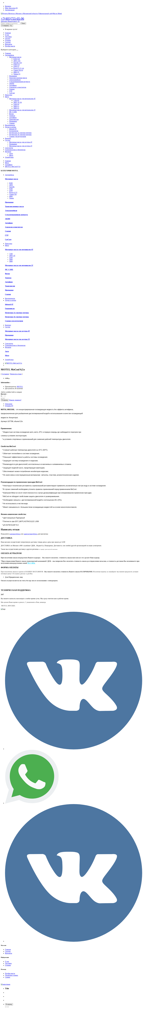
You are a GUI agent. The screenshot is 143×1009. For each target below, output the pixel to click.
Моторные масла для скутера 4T (20, 142)
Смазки (12, 89)
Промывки (13, 76)
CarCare (12, 93)
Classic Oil (12, 194)
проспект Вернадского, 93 (10, 21)
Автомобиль (9, 55)
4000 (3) (16, 72)
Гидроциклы (13, 131)
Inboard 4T (13, 129)
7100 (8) (16, 100)
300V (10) (16, 61)
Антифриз (13, 85)
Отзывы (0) (9, 406)
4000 (11, 196)
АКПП (11, 83)
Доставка (8, 37)
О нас (7, 35)
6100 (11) (16, 64)
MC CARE (13, 112)
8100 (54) (16, 59)
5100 (11, 257)
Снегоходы (9, 148)
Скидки (8, 42)
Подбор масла (10, 46)
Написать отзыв (16, 374)
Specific (12, 187)
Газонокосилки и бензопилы (15, 150)
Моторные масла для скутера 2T (20, 146)
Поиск (23, 23)
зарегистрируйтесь (30, 534)
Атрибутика (9, 157)
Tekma (11, 198)
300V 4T (12, 256)
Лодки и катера (10, 127)
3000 (11, 261)
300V (11, 185)
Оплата (7, 38)
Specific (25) (17, 63)
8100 (11, 183)
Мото (7, 97)
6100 (11, 189)
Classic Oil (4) (18, 70)
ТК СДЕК (31, 563)
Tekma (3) (16, 74)
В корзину (5, 400)
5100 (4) (16, 104)
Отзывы (8, 40)
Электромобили (15, 80)
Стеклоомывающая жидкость (19, 81)
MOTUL (20, 386)
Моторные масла (15, 57)
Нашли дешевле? (15, 400)
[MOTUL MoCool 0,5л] (13, 363)
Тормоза (12, 116)
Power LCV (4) (18, 68)
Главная (8, 33)
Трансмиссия (14, 119)
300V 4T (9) (17, 102)
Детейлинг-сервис (11, 975)
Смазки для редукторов (17, 136)
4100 (11, 190)
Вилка (11, 114)
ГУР (10, 91)
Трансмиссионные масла (18, 78)
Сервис (7, 977)
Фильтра (8, 151)
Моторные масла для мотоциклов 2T (22, 110)
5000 (11, 259)
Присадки (8, 95)
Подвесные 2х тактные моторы (20, 133)
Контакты (8, 44)
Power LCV (13, 192)
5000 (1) (16, 106)
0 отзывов (5, 374)
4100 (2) (16, 66)
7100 (11, 254)
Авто (11, 153)
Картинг (8, 138)
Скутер (7, 140)
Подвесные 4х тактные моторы (20, 134)
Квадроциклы (10, 125)
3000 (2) (16, 108)
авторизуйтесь (15, 534)
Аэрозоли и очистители (17, 87)
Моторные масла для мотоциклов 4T (22, 99)
